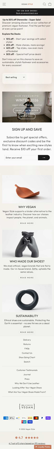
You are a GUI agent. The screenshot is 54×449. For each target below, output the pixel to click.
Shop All (27, 116)
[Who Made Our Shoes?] (27, 244)
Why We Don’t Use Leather (27, 383)
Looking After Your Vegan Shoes (27, 387)
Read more (27, 332)
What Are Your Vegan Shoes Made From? (27, 392)
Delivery (27, 340)
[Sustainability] (27, 298)
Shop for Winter (27, 110)
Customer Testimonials (27, 370)
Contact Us (27, 353)
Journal (27, 374)
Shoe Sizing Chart (27, 357)
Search (27, 361)
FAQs (27, 348)
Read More (27, 223)
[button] (42, 447)
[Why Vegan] (27, 189)
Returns (27, 344)
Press (27, 379)
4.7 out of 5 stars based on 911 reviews (27, 443)
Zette (34, 268)
